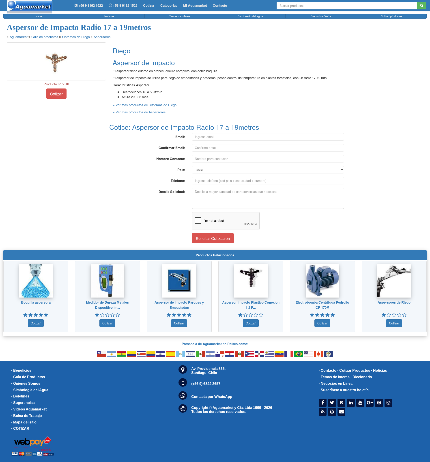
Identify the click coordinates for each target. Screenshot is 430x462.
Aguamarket (19, 36)
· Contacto (327, 370)
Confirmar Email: (172, 147)
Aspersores (102, 36)
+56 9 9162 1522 (124, 5)
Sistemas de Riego (76, 36)
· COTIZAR (20, 428)
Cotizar (149, 5)
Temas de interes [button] (179, 16)
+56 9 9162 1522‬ (90, 5)
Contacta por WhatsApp (211, 397)
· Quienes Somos (25, 383)
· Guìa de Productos (28, 377)
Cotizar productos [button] (391, 16)
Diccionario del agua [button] (250, 16)
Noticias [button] (109, 16)
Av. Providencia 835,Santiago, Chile (208, 371)
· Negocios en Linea (336, 383)
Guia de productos (44, 36)
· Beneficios (21, 370)
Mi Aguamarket (195, 5)
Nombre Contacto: (170, 158)
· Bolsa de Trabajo (26, 416)
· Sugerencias (23, 403)
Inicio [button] (38, 16)
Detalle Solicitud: (172, 191)
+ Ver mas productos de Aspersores (139, 112)
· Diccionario (361, 377)
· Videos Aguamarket (29, 409)
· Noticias (379, 370)
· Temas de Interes (334, 377)
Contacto (220, 5)
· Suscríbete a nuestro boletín (344, 390)
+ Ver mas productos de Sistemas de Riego (144, 104)
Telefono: (178, 180)
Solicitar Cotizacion (213, 238)
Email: (180, 136)
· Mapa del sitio (24, 422)
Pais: (181, 169)
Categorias (168, 5)
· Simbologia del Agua (29, 390)
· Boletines (20, 396)
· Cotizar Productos (353, 370)
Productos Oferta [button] (321, 16)
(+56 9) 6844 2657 (205, 384)
